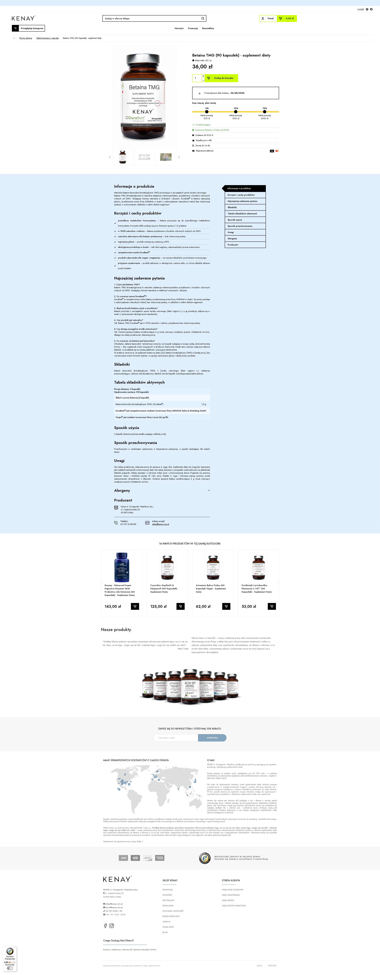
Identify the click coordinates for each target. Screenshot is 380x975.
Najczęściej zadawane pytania (242, 201)
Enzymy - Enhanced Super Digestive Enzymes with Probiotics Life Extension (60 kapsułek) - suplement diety (120, 590)
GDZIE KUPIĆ (168, 927)
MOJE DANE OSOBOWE (232, 889)
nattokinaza (116, 949)
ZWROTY (167, 921)
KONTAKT (272, 965)
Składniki (232, 207)
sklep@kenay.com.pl (160, 524)
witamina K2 (127, 949)
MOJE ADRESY (228, 900)
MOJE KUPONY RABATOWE (234, 905)
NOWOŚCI (167, 895)
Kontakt (361, 9)
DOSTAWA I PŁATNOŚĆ (173, 911)
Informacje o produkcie (239, 188)
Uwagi (231, 232)
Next (190, 96)
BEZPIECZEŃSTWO (171, 916)
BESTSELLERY (168, 900)
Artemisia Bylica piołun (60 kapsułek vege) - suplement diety (211, 588)
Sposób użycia (235, 219)
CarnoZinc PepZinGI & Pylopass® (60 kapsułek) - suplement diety (164, 588)
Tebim (158, 965)
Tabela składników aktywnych (242, 213)
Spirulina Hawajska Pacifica (144, 949)
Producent (233, 244)
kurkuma (106, 949)
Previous (98, 96)
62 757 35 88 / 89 (114, 911)
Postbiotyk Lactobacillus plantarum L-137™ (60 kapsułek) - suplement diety (257, 588)
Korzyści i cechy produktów (241, 194)
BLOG (165, 932)
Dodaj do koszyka (223, 78)
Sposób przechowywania (240, 226)
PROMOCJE (168, 889)
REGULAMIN (168, 905)
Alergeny (232, 238)
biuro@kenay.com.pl (114, 907)
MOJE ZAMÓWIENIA (231, 895)
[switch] (10, 968)
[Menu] (15, 948)
